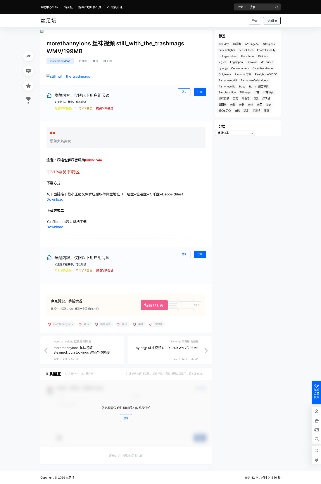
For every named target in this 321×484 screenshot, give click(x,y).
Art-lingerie (252, 44)
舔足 (246, 110)
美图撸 (222, 104)
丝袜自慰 (224, 98)
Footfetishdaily (266, 50)
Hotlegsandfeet (228, 56)
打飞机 (266, 98)
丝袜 (256, 92)
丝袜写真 (268, 92)
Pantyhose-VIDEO (266, 74)
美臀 (250, 104)
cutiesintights (227, 50)
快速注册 (272, 20)
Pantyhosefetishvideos (255, 80)
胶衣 (268, 104)
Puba (242, 86)
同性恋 (246, 98)
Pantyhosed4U (228, 80)
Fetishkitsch (246, 50)
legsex (222, 62)
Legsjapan (236, 62)
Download (55, 199)
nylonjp (223, 68)
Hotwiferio (247, 56)
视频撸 (256, 110)
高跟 (266, 110)
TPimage (245, 92)
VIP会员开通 (115, 7)
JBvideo (262, 56)
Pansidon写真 (243, 74)
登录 (254, 20)
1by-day (224, 44)
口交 (235, 98)
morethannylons (60, 61)
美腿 (241, 104)
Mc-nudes (267, 62)
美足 (259, 104)
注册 (200, 92)
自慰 (237, 110)
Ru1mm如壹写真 (259, 86)
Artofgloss (268, 44)
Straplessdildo (227, 92)
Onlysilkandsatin (262, 68)
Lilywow (252, 62)
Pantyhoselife (227, 86)
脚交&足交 (225, 110)
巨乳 (256, 98)
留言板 (68, 7)
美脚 (232, 104)
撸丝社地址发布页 (89, 7)
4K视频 (237, 44)
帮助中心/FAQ (49, 7)
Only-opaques (240, 68)
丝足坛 (69, 477)
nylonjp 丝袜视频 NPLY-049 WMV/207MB (167, 348)
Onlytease (225, 74)
